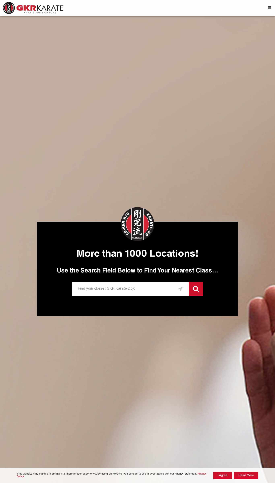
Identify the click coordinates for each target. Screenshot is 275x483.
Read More (246, 475)
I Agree (222, 475)
